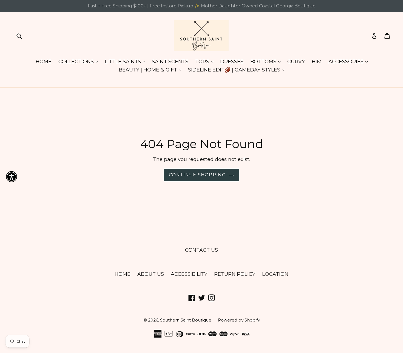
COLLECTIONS (79, 61)
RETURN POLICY (234, 274)
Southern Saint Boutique (186, 320)
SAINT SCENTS (170, 62)
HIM (317, 62)
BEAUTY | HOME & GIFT (151, 70)
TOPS (205, 61)
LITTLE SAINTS (126, 61)
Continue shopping (197, 174)
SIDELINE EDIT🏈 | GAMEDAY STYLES (237, 70)
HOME (44, 62)
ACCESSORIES (349, 61)
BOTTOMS (266, 61)
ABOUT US (150, 274)
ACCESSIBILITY (189, 274)
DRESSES (231, 62)
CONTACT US (201, 250)
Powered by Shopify (239, 320)
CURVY (296, 62)
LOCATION (275, 274)
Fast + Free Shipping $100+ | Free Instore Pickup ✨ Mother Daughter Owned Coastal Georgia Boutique (202, 5)
